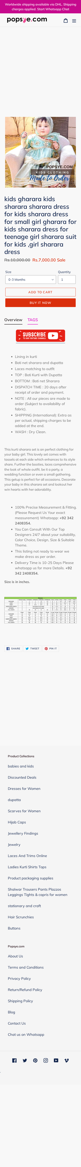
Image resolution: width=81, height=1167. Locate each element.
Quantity (64, 272)
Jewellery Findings (23, 833)
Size (8, 272)
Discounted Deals (22, 777)
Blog (11, 1012)
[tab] (13, 320)
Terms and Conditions (26, 967)
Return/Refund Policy (25, 989)
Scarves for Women (24, 811)
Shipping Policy (20, 1001)
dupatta (14, 800)
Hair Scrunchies (21, 917)
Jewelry (14, 844)
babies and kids (21, 766)
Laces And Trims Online (27, 855)
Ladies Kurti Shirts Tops (27, 867)
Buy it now (40, 303)
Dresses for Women (24, 788)
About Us (15, 956)
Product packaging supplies (30, 878)
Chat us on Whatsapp (26, 1034)
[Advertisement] (40, 69)
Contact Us (17, 1023)
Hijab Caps (17, 822)
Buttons (14, 928)
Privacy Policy (19, 978)
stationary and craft (24, 906)
